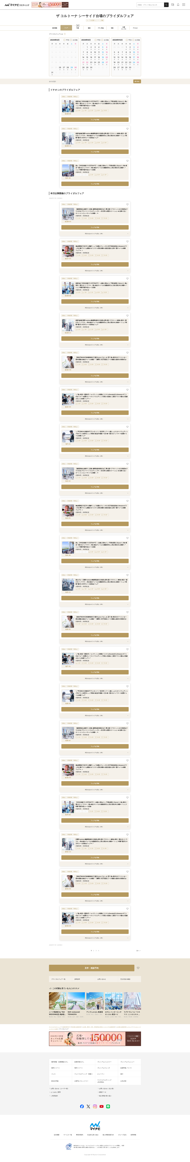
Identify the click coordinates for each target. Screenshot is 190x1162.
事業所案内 (79, 1135)
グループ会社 (122, 1135)
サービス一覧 (68, 1135)
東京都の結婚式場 (76, 1027)
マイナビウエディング (55, 1027)
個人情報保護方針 (108, 1135)
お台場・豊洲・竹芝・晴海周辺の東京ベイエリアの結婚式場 (98, 1027)
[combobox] (150, 5)
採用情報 (133, 1135)
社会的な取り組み (92, 1135)
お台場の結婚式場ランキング (124, 1027)
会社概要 (56, 1135)
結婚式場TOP (66, 1027)
